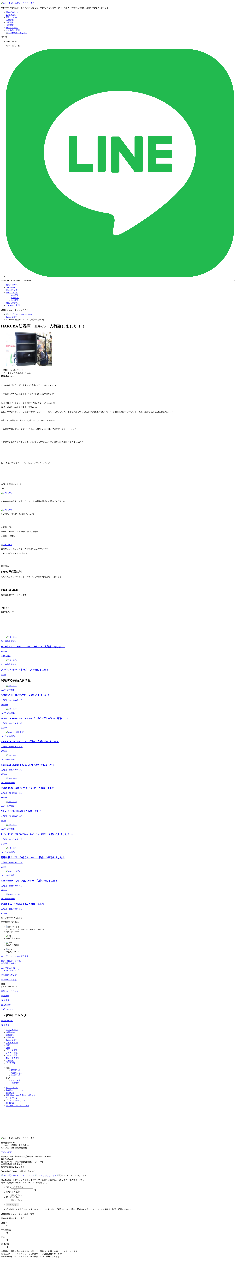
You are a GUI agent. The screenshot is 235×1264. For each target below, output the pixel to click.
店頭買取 (10, 20)
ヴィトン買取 (12, 1055)
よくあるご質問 (13, 30)
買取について (12, 292)
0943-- (6, 1152)
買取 (8, 1045)
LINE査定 (5, 1025)
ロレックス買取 (13, 1058)
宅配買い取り (17, 1073)
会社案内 (10, 1093)
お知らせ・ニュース (15, 1090)
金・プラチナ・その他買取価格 (14, 956)
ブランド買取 (12, 1050)
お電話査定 (16, 1080)
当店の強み (11, 1032)
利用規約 (10, 1103)
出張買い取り (17, 1075)
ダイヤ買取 (11, 1063)
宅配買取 (10, 22)
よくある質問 (12, 1043)
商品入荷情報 (12, 28)
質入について (12, 17)
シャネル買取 (12, 1053)
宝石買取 (10, 1061)
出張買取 (10, 25)
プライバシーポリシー (15, 1100)
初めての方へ (12, 12)
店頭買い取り (17, 1070)
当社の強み (11, 15)
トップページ (12, 1030)
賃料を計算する (12, 1205)
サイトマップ (12, 1098)
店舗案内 (10, 1037)
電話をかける (7, 1021)
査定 (8, 1048)
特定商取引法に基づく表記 (17, 1106)
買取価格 (10, 1035)
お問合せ (20, 1095)
